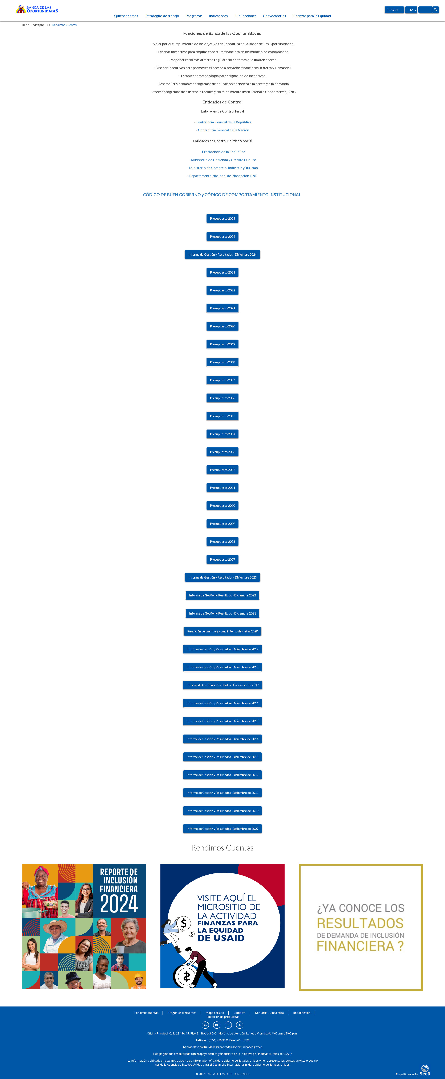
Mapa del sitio (215, 1013)
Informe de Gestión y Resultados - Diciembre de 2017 (223, 685)
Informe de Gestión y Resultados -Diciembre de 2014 (222, 739)
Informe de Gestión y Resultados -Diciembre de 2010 (222, 811)
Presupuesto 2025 (222, 218)
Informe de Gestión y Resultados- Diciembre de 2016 (222, 703)
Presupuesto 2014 (222, 434)
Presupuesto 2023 (222, 272)
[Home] (37, 8)
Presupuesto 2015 (222, 416)
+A (411, 10)
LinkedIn (205, 1023)
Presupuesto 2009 (222, 524)
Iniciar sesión (301, 1013)
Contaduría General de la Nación (223, 130)
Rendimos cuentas (146, 1013)
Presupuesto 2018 (222, 362)
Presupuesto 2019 (222, 344)
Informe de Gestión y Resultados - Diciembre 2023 (222, 577)
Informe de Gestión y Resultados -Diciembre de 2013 (222, 757)
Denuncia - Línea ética (269, 1013)
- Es (47, 25)
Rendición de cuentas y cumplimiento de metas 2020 (222, 631)
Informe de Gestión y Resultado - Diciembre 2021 (222, 613)
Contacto (239, 1013)
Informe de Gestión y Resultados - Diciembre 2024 (222, 254)
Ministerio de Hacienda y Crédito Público (223, 160)
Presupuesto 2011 (222, 488)
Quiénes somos (126, 16)
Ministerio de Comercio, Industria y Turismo (223, 168)
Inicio (25, 25)
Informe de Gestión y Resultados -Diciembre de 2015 (222, 721)
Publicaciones (245, 16)
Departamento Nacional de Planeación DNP (223, 176)
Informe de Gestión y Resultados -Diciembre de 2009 (222, 829)
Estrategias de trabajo (162, 16)
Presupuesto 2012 (222, 470)
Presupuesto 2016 (222, 398)
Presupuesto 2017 (222, 380)
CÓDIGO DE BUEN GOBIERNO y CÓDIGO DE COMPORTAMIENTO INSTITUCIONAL (222, 194)
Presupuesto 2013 (222, 452)
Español (392, 10)
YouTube (216, 1023)
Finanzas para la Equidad (312, 16)
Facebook (228, 1023)
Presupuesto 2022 (222, 290)
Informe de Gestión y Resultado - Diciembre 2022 (222, 595)
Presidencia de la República (223, 152)
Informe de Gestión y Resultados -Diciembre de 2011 (222, 793)
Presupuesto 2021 (222, 308)
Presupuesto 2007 (222, 559)
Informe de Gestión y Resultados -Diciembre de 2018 (222, 667)
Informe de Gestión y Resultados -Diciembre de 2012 (222, 775)
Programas (194, 16)
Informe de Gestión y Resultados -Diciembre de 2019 (222, 649)
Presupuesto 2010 (222, 505)
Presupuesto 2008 (222, 541)
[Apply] (435, 9)
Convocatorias (274, 16)
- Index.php (36, 25)
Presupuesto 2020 (222, 326)
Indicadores (218, 16)
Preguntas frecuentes (182, 1013)
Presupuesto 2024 (222, 236)
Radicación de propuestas (222, 1017)
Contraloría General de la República (224, 122)
